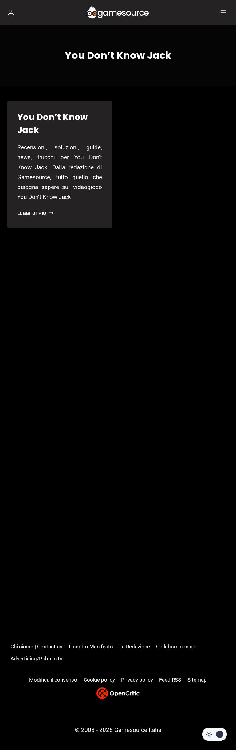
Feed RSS (170, 680)
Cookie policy (99, 680)
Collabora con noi (176, 646)
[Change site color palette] (214, 734)
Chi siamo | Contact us (36, 646)
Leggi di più (35, 213)
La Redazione (134, 646)
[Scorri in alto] (221, 727)
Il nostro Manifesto (91, 646)
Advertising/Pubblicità (36, 658)
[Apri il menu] (223, 12)
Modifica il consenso (53, 680)
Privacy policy (137, 680)
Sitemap (197, 680)
